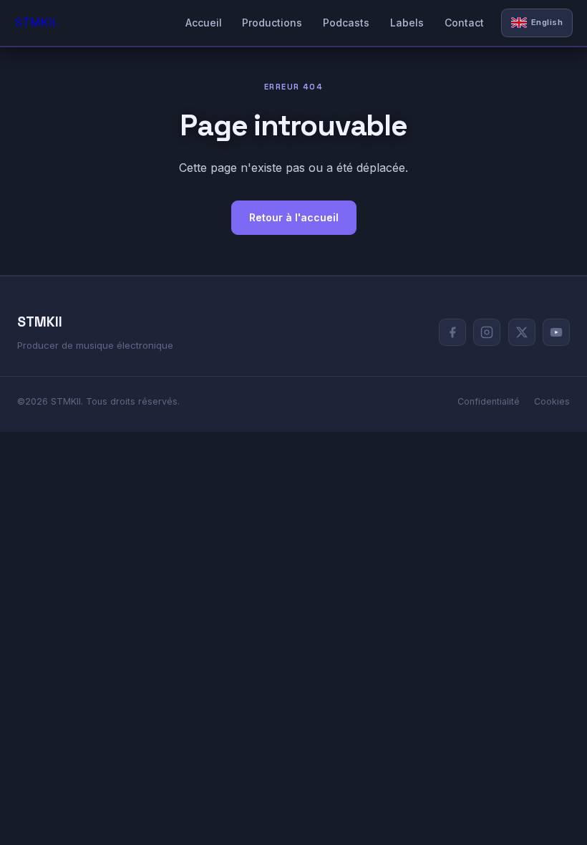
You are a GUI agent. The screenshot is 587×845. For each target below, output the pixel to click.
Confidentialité (488, 401)
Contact (464, 22)
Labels (407, 22)
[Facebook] (452, 332)
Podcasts (346, 22)
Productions (272, 22)
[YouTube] (556, 332)
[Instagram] (486, 332)
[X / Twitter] (521, 332)
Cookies (552, 401)
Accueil (203, 22)
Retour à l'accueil (294, 217)
